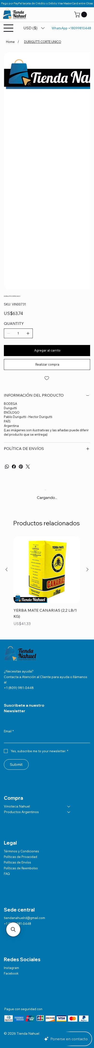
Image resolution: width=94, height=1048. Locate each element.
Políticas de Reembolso (21, 868)
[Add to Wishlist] (47, 378)
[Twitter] (28, 467)
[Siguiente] (87, 569)
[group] (47, 585)
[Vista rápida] (46, 569)
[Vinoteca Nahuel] (69, 806)
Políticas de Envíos (17, 862)
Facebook (11, 973)
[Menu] (8, 28)
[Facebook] (14, 467)
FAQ (7, 874)
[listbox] (34, 28)
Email (9, 731)
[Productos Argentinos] (69, 812)
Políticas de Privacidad (20, 857)
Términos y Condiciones (21, 851)
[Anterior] (6, 569)
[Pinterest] (21, 467)
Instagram (11, 968)
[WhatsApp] (7, 467)
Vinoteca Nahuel (17, 806)
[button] (81, 14)
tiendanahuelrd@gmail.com (24, 918)
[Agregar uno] (28, 333)
